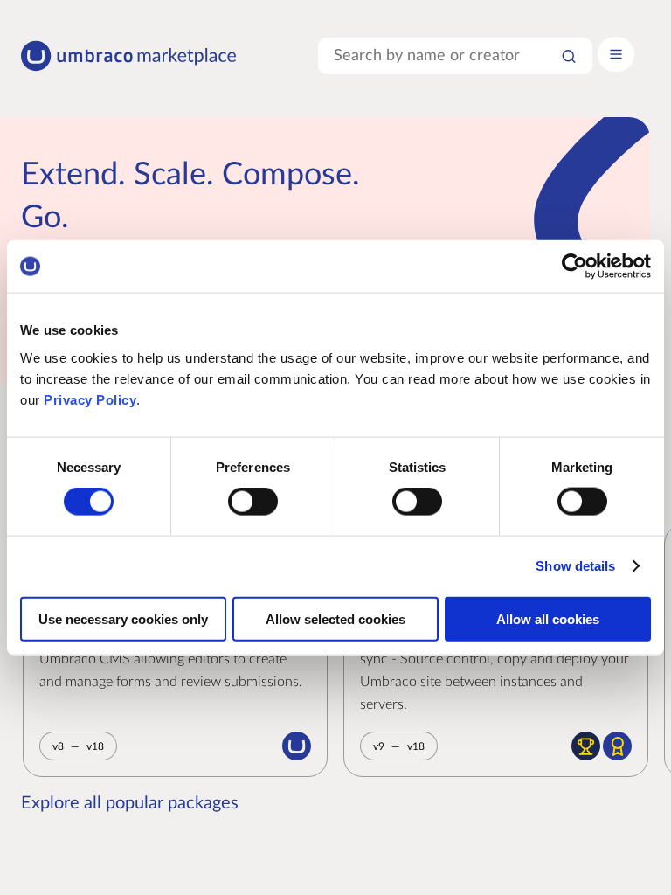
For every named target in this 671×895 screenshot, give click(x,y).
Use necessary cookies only (123, 618)
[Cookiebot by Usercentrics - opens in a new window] (574, 266)
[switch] (253, 502)
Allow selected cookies (335, 618)
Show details (575, 566)
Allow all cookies (547, 618)
